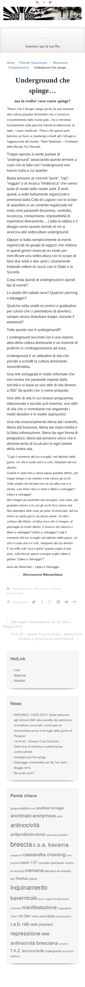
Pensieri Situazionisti (33, 62)
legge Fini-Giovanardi (57, 899)
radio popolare (41, 924)
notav (35, 916)
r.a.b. (15, 923)
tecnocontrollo (33, 950)
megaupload (64, 908)
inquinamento (28, 887)
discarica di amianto (58, 871)
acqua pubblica (20, 808)
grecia (33, 878)
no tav (24, 915)
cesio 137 (28, 862)
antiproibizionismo (28, 834)
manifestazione (39, 907)
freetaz (22, 878)
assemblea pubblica (57, 835)
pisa (51, 915)
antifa (60, 816)
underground (20, 602)
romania (63, 943)
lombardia (15, 908)
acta (33, 808)
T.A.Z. (15, 950)
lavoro (41, 899)
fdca (12, 878)
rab (25, 923)
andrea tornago (50, 808)
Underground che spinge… (31, 757)
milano (13, 916)
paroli (42, 916)
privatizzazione (63, 916)
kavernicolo (23, 897)
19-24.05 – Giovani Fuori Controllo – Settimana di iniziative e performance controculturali (46, 636)
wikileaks (15, 956)
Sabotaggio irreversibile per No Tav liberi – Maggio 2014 (37, 624)
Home (11, 62)
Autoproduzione (18, 67)
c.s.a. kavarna (51, 844)
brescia (21, 844)
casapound (16, 855)
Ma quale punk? (24, 773)
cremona (34, 869)
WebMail (19, 680)
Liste (17, 670)
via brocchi (67, 951)
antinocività (24, 824)
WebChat (20, 675)
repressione (25, 933)
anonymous (44, 815)
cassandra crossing (44, 854)
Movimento (60, 62)
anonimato (21, 815)
